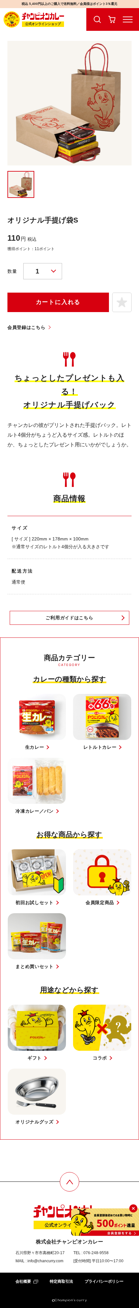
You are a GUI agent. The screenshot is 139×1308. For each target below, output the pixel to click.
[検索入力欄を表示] (95, 19)
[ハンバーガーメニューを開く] (129, 19)
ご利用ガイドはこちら (69, 617)
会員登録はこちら (26, 327)
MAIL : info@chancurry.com (39, 1261)
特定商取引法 (61, 1281)
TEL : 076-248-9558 (91, 1253)
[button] (122, 302)
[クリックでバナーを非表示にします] (133, 1209)
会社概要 (23, 1281)
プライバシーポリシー (104, 1281)
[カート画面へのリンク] (112, 19)
